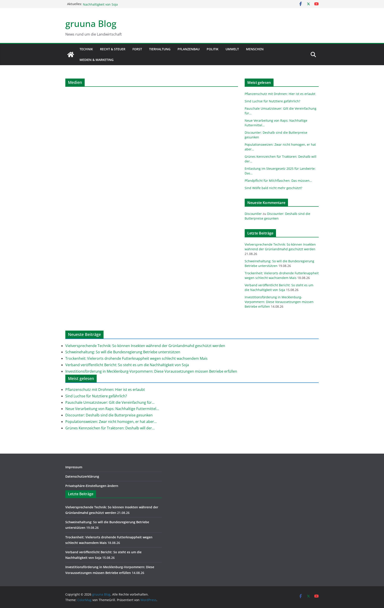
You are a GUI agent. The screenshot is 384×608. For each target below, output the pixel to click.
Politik (212, 49)
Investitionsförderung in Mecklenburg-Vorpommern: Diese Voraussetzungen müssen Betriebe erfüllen (279, 302)
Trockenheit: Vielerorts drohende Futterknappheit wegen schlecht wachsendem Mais (136, 358)
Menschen (255, 49)
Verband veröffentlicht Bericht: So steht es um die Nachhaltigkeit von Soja (127, 364)
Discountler (253, 214)
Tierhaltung (159, 49)
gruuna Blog (90, 23)
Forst (137, 49)
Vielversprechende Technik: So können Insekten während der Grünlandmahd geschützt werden (145, 345)
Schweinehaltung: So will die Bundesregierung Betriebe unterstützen (122, 351)
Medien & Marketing (97, 60)
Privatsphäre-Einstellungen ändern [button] (91, 486)
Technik (86, 49)
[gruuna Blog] (70, 54)
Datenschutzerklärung (82, 476)
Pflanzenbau (189, 49)
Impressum (73, 467)
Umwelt (232, 49)
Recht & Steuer (112, 49)
